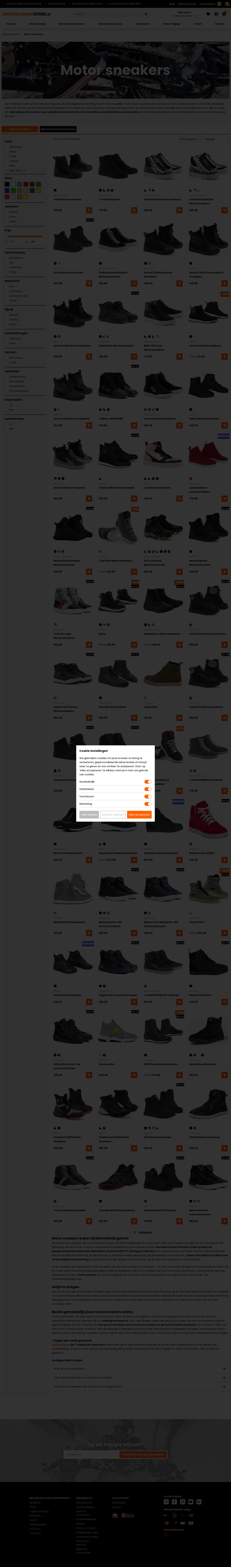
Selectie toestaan (113, 814)
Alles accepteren (139, 814)
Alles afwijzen (89, 814)
